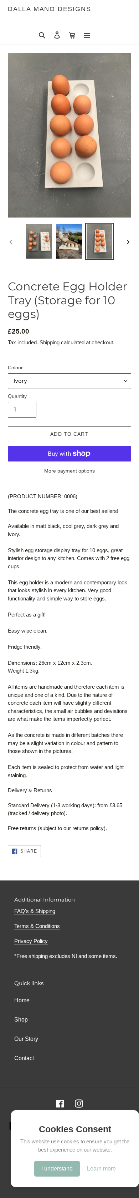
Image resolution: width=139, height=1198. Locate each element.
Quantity (17, 396)
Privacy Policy (31, 941)
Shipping (50, 342)
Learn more (101, 1168)
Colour (15, 367)
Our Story (26, 1039)
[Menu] (86, 35)
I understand (57, 1168)
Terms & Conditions (37, 926)
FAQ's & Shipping (34, 911)
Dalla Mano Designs (49, 9)
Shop (21, 1020)
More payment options (69, 471)
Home (22, 1000)
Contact (24, 1058)
